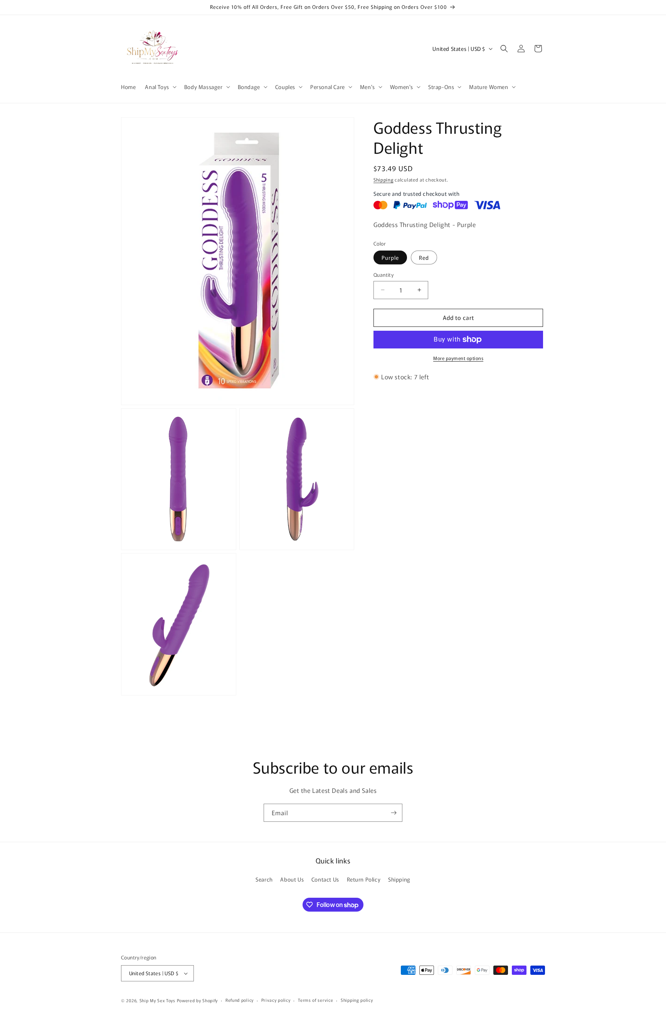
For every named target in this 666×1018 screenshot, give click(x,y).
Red (424, 257)
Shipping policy (357, 1000)
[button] (159, 87)
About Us (292, 879)
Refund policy (239, 1000)
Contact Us (325, 879)
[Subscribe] (393, 813)
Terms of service (315, 1000)
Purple (390, 257)
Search (264, 879)
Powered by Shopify (197, 1000)
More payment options (458, 358)
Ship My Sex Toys (157, 1000)
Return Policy (364, 879)
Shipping (383, 179)
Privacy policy (276, 1000)
